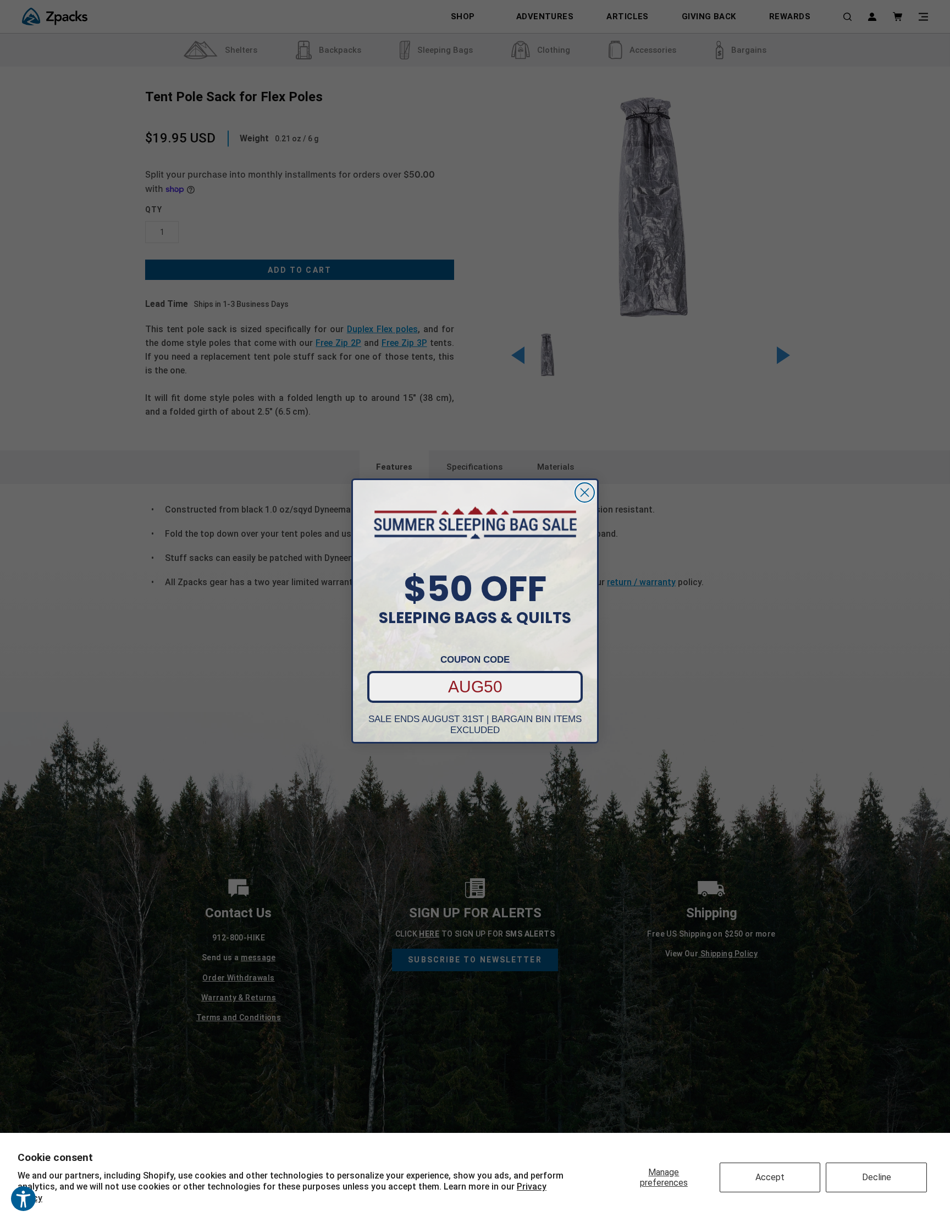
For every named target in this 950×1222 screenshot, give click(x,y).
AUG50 (475, 687)
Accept (770, 1177)
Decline (876, 1177)
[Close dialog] (584, 492)
